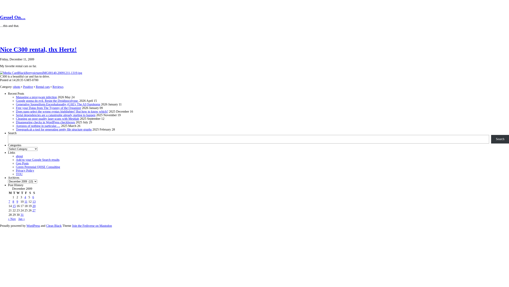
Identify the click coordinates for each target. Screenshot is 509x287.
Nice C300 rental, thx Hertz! (38, 49)
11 (25, 201)
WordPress (33, 225)
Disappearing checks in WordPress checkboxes (45, 122)
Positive (28, 86)
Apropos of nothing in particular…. (38, 126)
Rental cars (43, 86)
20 (34, 206)
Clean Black (54, 225)
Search (12, 133)
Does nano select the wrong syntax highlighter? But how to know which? (62, 111)
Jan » (21, 219)
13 (34, 201)
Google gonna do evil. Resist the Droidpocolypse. (47, 100)
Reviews (57, 86)
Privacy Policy (25, 170)
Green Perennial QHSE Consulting (38, 167)
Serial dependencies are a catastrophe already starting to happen (55, 115)
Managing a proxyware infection (36, 97)
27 (34, 210)
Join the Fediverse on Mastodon (92, 225)
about (19, 156)
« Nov (12, 219)
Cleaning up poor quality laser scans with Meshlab (47, 118)
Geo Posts (22, 163)
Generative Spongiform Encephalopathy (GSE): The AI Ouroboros (58, 104)
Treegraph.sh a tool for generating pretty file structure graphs (54, 129)
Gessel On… (12, 17)
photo (16, 86)
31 (22, 214)
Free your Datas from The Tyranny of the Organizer (48, 108)
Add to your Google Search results (37, 159)
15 (14, 206)
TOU (19, 174)
